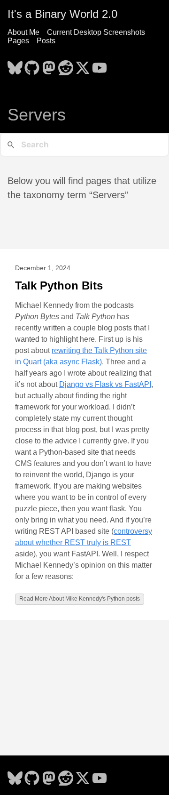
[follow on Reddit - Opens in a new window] (65, 65)
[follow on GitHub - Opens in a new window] (31, 65)
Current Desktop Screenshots (96, 32)
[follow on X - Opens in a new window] (82, 65)
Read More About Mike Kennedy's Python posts (79, 598)
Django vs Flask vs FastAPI (105, 384)
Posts (46, 41)
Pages (18, 41)
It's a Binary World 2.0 (62, 14)
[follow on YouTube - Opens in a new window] (99, 65)
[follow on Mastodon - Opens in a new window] (48, 65)
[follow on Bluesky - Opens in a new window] (15, 65)
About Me (23, 32)
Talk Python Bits (59, 285)
